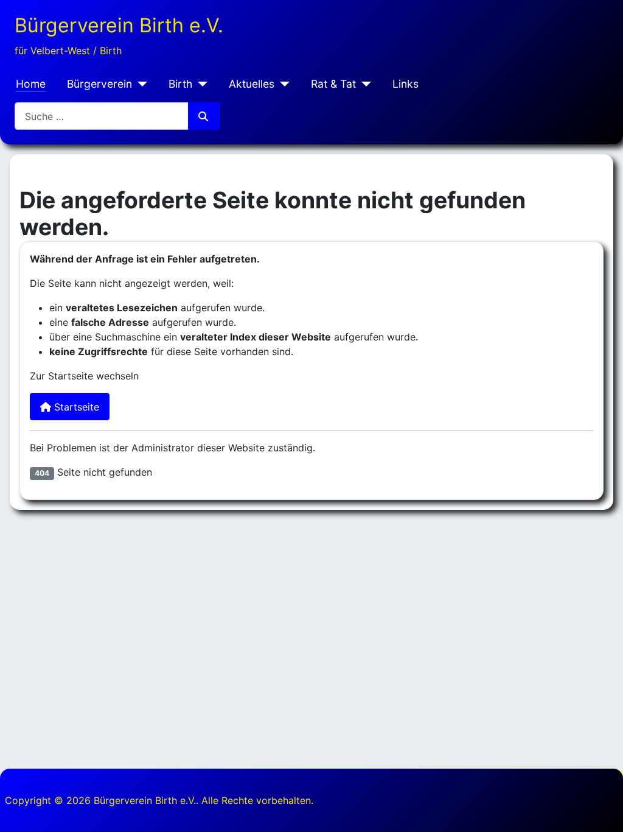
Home (31, 83)
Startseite (75, 407)
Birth (180, 83)
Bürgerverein (99, 83)
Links (405, 83)
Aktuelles (251, 83)
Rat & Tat (333, 83)
